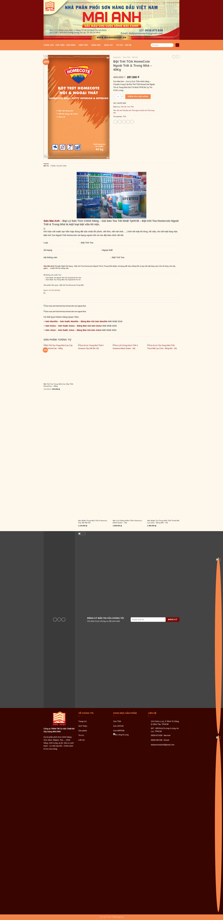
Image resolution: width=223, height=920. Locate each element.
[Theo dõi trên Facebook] (55, 619)
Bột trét (135, 57)
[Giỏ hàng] (177, 45)
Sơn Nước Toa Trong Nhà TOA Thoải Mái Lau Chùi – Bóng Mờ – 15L (163, 522)
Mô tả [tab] (46, 166)
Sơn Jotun (50, 330)
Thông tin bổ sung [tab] (58, 166)
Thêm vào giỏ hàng (138, 97)
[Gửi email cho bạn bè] (124, 122)
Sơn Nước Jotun (66, 330)
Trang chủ (49, 45)
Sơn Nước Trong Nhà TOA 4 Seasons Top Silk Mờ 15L (92, 522)
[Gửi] (171, 45)
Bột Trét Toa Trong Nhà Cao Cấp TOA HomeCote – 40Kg (58, 385)
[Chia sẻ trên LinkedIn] (132, 122)
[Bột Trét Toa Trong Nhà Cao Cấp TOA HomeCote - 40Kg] (60, 363)
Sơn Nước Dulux (66, 326)
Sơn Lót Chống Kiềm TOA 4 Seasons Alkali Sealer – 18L (127, 522)
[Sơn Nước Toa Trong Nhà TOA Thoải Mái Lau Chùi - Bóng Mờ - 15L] (163, 431)
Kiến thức (83, 45)
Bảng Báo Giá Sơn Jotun (89, 330)
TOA (124, 116)
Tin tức (119, 45)
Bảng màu (96, 45)
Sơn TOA (126, 57)
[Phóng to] (46, 156)
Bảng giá (108, 45)
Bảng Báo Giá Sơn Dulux (89, 326)
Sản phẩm (70, 45)
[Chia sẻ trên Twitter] (119, 122)
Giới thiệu (60, 45)
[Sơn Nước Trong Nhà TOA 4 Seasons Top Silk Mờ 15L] (94, 431)
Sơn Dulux (50, 326)
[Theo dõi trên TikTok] (63, 619)
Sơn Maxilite (51, 321)
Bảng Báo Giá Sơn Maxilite (94, 321)
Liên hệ (128, 45)
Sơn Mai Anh (52, 220)
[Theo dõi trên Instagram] (59, 619)
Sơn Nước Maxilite (69, 321)
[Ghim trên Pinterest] (128, 122)
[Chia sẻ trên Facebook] (115, 122)
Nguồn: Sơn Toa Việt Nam (52, 290)
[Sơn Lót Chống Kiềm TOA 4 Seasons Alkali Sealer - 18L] (129, 431)
